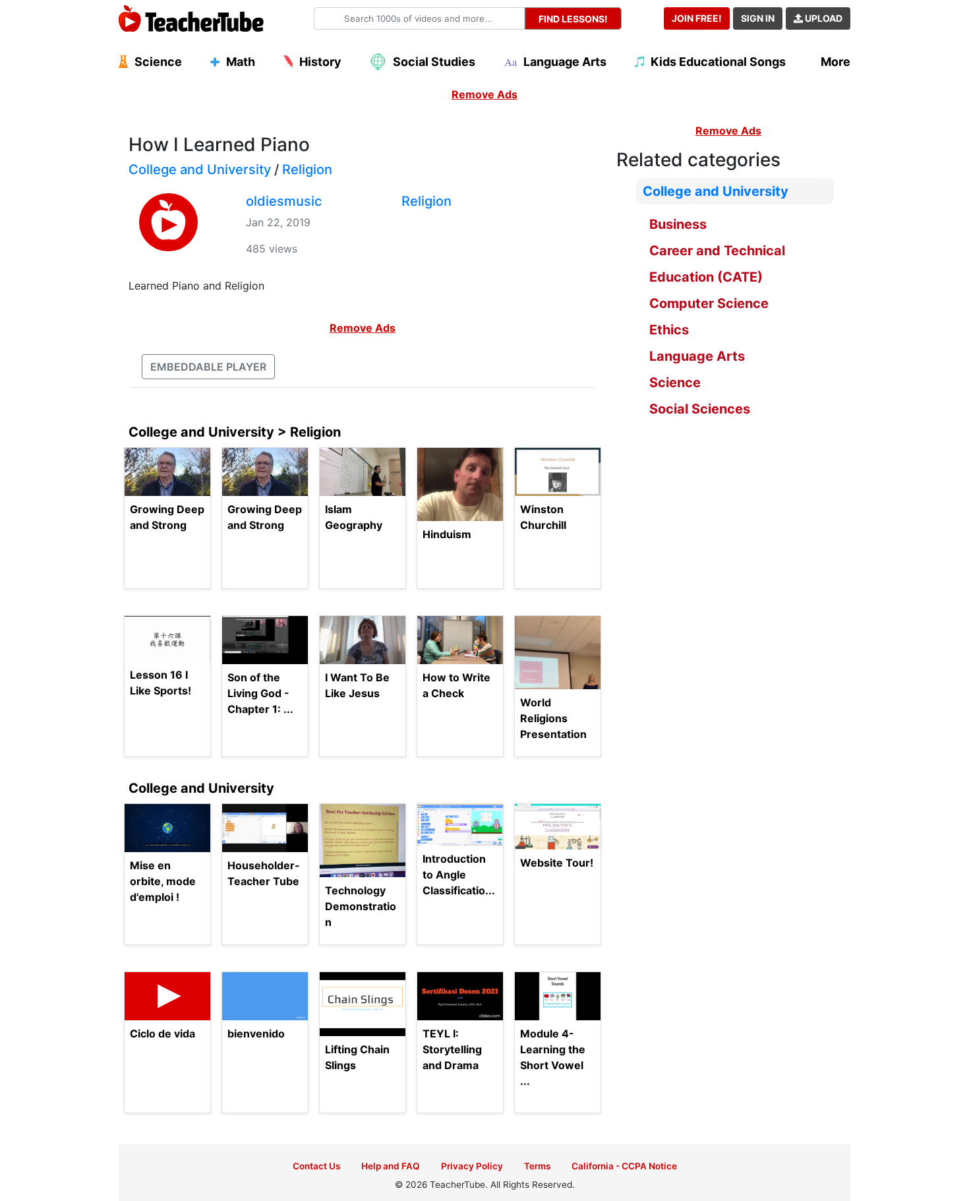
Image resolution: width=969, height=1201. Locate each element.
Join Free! (697, 18)
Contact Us (316, 1166)
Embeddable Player (208, 366)
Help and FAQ (390, 1166)
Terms (537, 1166)
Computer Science (709, 303)
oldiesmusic (284, 201)
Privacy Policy (472, 1166)
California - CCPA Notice (624, 1166)
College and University (200, 169)
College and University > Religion (235, 432)
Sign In (758, 18)
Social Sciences (699, 409)
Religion (307, 169)
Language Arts (697, 356)
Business (678, 224)
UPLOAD (822, 18)
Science (675, 382)
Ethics (669, 330)
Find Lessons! (573, 18)
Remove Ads (484, 94)
